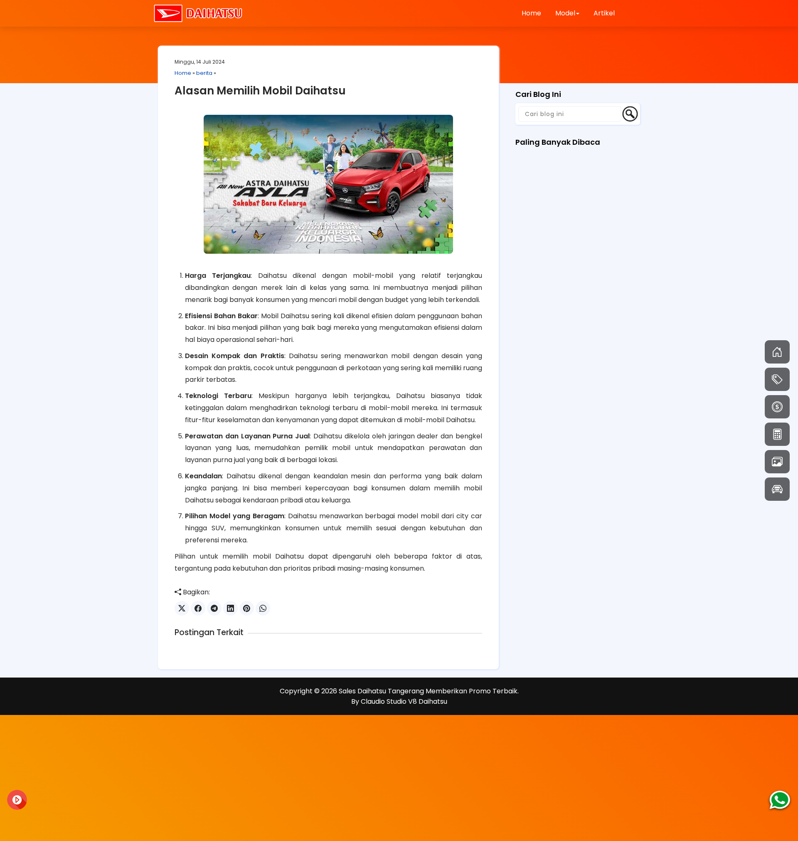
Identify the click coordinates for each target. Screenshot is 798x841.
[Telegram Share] (214, 608)
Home (531, 13)
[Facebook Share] (198, 608)
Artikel (604, 13)
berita (204, 73)
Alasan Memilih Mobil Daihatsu (260, 90)
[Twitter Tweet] (182, 608)
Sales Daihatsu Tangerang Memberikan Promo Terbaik (428, 691)
